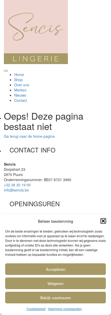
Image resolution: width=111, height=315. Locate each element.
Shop (18, 79)
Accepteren (55, 269)
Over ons (21, 84)
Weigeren (55, 283)
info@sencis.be (16, 190)
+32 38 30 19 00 (17, 184)
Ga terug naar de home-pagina (29, 136)
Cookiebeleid (36, 308)
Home (19, 74)
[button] (103, 221)
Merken (20, 90)
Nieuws (20, 95)
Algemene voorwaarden (65, 308)
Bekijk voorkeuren (55, 297)
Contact (20, 100)
